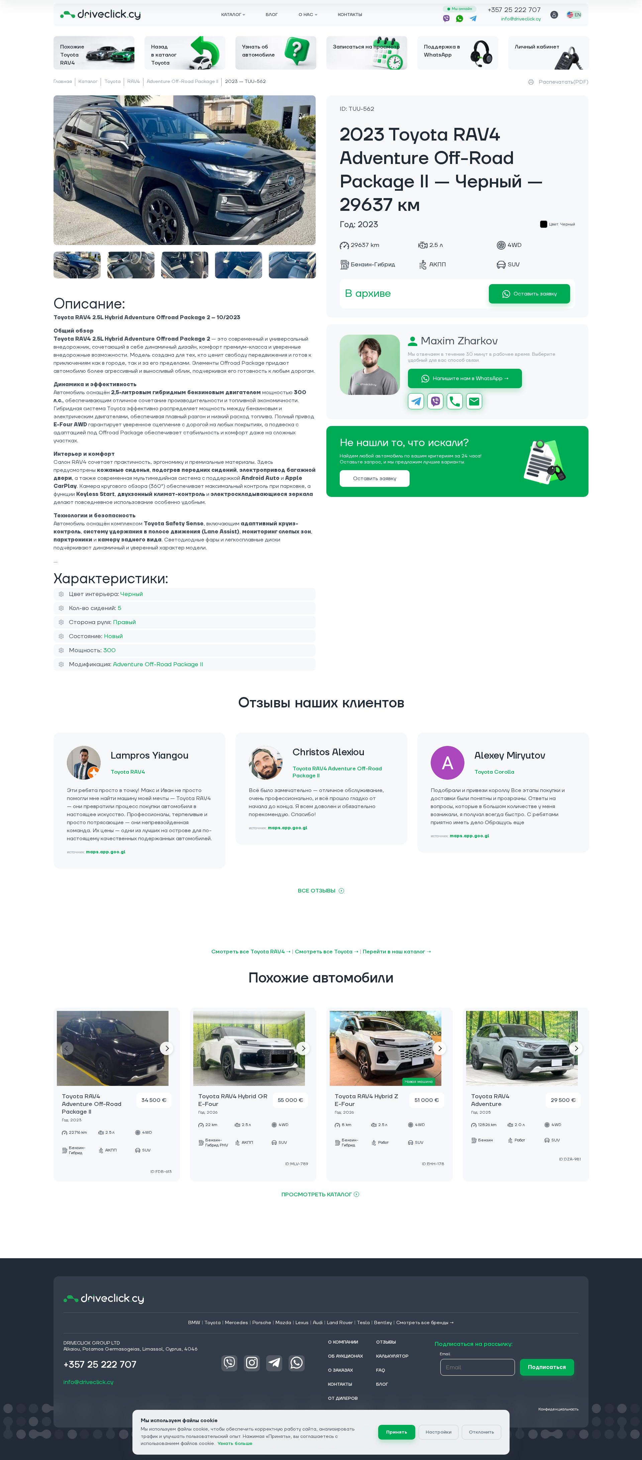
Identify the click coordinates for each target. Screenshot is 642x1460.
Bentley (383, 1323)
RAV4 (133, 82)
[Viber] (435, 402)
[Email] (474, 402)
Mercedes (236, 1323)
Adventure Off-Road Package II (182, 82)
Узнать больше (235, 1444)
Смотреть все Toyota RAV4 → (251, 951)
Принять (396, 1432)
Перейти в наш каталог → (397, 951)
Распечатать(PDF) (563, 82)
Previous (67, 1048)
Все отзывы (316, 890)
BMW (194, 1323)
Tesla (363, 1323)
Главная (63, 82)
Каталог (88, 82)
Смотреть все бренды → (425, 1323)
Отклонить (481, 1432)
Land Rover (340, 1323)
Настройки (438, 1432)
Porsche (261, 1323)
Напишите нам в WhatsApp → (471, 378)
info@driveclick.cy (521, 19)
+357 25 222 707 (514, 10)
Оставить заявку (535, 294)
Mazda (283, 1323)
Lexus (302, 1323)
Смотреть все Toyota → (326, 951)
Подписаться (547, 1367)
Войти (554, 15)
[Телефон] (455, 402)
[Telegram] (416, 402)
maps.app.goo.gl (105, 852)
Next (166, 1048)
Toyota (112, 82)
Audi (318, 1323)
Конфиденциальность (558, 1409)
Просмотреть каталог (317, 1194)
